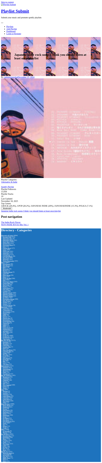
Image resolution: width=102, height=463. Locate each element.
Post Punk (6, 258)
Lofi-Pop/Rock (7, 256)
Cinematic (6, 378)
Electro (5, 316)
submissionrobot (11, 77)
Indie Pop (6, 253)
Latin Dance (6, 396)
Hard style (6, 285)
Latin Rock (6, 399)
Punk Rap (6, 359)
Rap (4, 361)
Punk (4, 423)
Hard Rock (6, 410)
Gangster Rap (7, 351)
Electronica (6, 319)
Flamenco (6, 394)
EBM (4, 315)
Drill (4, 348)
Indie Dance (6, 288)
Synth (5, 334)
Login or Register (13, 34)
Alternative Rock (8, 240)
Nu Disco (6, 297)
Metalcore (6, 415)
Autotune (5, 342)
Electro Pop (6, 318)
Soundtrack (6, 374)
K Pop (5, 447)
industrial (6, 331)
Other (3, 429)
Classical (5, 380)
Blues (4, 439)
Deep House (6, 275)
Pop (4, 448)
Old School (6, 358)
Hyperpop (6, 443)
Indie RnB (6, 455)
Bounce (5, 270)
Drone (5, 313)
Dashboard (11, 31)
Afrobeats (6, 437)
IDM (4, 326)
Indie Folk (6, 251)
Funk (4, 442)
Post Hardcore (7, 421)
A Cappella (6, 431)
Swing (5, 388)
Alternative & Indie (9, 182)
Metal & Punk (5, 404)
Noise (4, 416)
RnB (4, 459)
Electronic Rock (8, 245)
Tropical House (7, 305)
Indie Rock (6, 254)
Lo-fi (4, 356)
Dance (3, 262)
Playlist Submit (15, 11)
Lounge (5, 291)
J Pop (4, 445)
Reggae (5, 432)
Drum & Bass (7, 278)
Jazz (4, 383)
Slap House (6, 300)
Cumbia (5, 393)
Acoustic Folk (7, 237)
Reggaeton (6, 401)
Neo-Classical (7, 385)
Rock (4, 450)
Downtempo (6, 312)
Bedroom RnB (7, 453)
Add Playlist (11, 29)
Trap (4, 362)
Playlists (9, 26)
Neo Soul (6, 456)
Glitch (5, 324)
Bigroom (5, 269)
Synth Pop (6, 335)
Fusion (5, 381)
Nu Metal (6, 418)
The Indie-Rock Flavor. (11, 222)
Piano (4, 372)
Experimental (7, 321)
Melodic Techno (8, 294)
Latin (2, 389)
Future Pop (6, 323)
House (5, 286)
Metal (4, 413)
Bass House (6, 265)
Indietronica (6, 329)
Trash (4, 428)
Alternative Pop (7, 238)
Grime (5, 353)
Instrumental (5, 366)
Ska (4, 424)
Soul (4, 461)
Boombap (6, 343)
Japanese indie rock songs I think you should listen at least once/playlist (31, 211)
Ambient (5, 367)
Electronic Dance (8, 281)
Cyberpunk (6, 310)
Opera (5, 386)
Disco (4, 277)
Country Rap (7, 347)
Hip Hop (5, 354)
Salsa (4, 402)
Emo (4, 246)
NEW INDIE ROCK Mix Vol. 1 (15, 225)
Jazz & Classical (6, 375)
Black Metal (6, 405)
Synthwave (6, 337)
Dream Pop (6, 243)
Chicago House (7, 272)
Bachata (5, 391)
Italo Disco (6, 289)
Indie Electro (7, 327)
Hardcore (6, 412)
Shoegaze (6, 259)
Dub (4, 280)
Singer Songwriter (8, 261)
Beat (4, 267)
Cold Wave (6, 308)
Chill (4, 273)
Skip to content (7, 2)
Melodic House (7, 292)
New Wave (6, 332)
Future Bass (6, 283)
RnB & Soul (4, 451)
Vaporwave (6, 339)
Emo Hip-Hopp (7, 350)
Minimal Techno (8, 296)
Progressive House (8, 299)
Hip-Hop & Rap (6, 340)
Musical (5, 370)
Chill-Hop (6, 345)
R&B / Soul (6, 458)
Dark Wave (6, 242)
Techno (5, 302)
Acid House (6, 264)
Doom (5, 408)
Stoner (5, 426)
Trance (5, 304)
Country (5, 440)
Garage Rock (7, 248)
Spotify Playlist (7, 187)
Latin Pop (6, 397)
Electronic (4, 307)
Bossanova (6, 377)
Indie (4, 250)
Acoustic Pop (7, 436)
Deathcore (6, 407)
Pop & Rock (5, 434)
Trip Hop (6, 364)
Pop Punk (6, 420)
